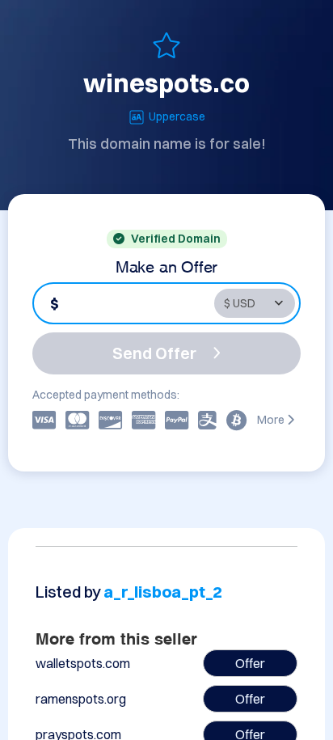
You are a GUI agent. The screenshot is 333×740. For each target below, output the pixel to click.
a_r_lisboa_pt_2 (162, 591)
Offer (250, 663)
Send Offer (154, 353)
